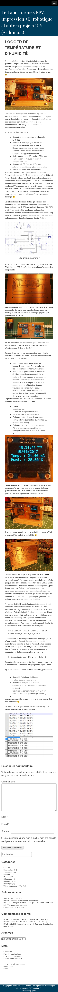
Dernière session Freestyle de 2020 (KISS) (21, 900)
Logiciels (7, 874)
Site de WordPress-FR (13, 958)
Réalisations (9, 966)
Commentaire (8, 782)
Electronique (9, 870)
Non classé (8, 881)
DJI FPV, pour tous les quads (15, 905)
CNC (5, 868)
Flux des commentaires (13, 956)
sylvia (34, 991)
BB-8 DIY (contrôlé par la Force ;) (34, 919)
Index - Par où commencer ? (15, 964)
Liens (6, 969)
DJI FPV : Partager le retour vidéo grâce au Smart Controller (28, 903)
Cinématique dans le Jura (14, 907)
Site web (5, 831)
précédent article (18, 61)
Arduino (43, 218)
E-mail (5, 824)
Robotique (8, 884)
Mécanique (8, 879)
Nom (4, 817)
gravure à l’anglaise (13, 64)
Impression (8, 872)
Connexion (8, 952)
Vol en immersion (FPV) (13, 886)
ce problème (20, 591)
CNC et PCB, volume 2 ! (13, 898)
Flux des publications (12, 954)
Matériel (7, 877)
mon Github (44, 575)
